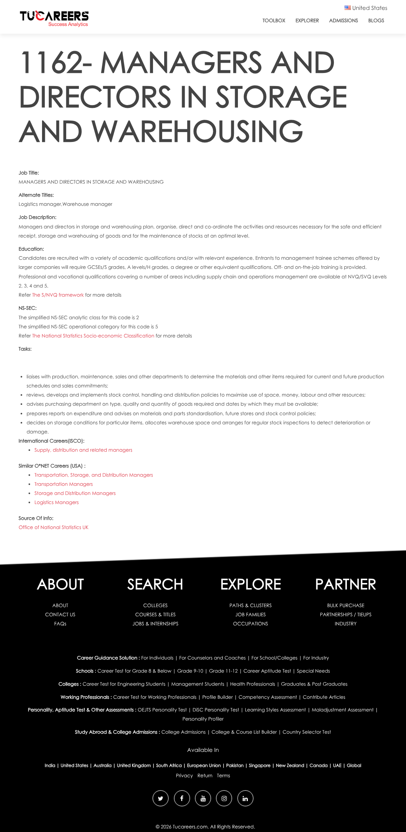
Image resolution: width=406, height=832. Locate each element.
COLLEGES (155, 605)
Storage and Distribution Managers (75, 493)
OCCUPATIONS (250, 624)
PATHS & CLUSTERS (251, 605)
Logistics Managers (56, 502)
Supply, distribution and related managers (83, 450)
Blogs (376, 20)
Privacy (184, 775)
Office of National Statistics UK (53, 527)
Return (205, 775)
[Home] (54, 20)
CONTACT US (60, 614)
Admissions (343, 20)
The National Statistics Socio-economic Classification (93, 336)
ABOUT (60, 605)
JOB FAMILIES (251, 614)
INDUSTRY (346, 624)
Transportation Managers (63, 484)
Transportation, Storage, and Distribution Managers (93, 475)
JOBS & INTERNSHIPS (155, 624)
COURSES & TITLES (155, 614)
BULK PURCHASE (345, 605)
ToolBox (273, 20)
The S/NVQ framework (58, 295)
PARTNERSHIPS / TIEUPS (346, 614)
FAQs (60, 624)
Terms (223, 775)
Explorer (307, 20)
